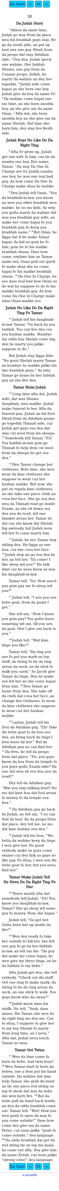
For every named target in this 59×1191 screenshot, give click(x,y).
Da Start (17, 4)
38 (38, 4)
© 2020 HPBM (29, 1175)
